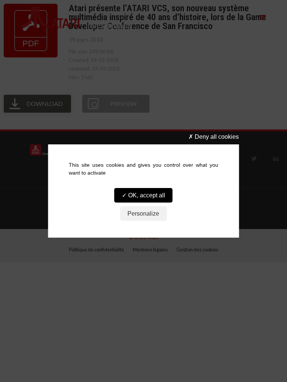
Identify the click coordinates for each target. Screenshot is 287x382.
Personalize (143, 213)
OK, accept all (146, 195)
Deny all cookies (216, 137)
